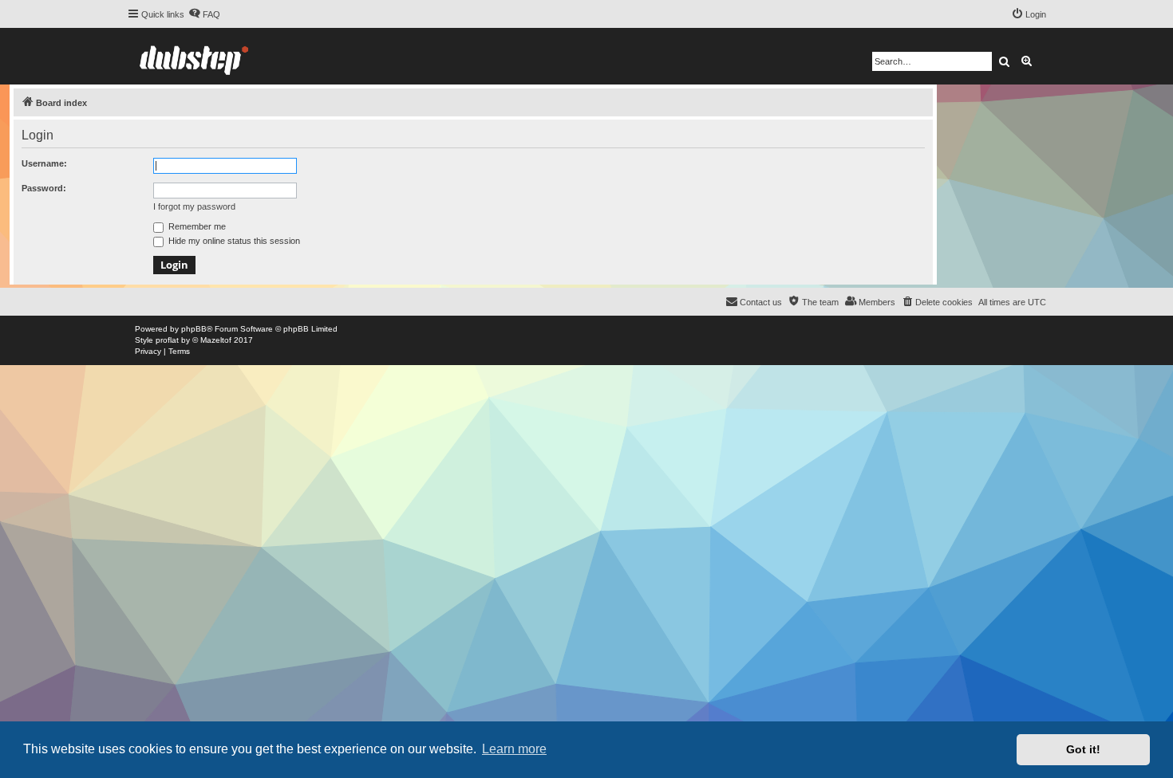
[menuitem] (204, 14)
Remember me (196, 226)
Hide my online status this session (233, 241)
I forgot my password (194, 206)
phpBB (194, 328)
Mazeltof (215, 340)
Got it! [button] (1083, 749)
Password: (44, 188)
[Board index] (194, 56)
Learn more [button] (514, 749)
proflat (167, 340)
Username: (44, 163)
